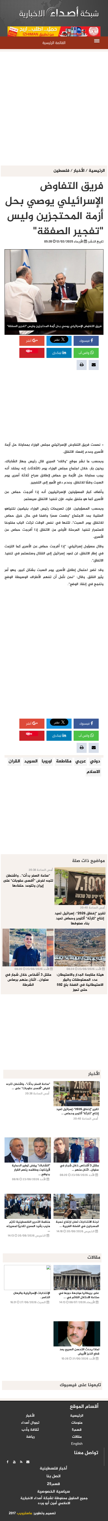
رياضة (30, 1437)
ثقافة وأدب (30, 1430)
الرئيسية (97, 171)
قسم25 (53, 1484)
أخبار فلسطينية (53, 1468)
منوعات (76, 1423)
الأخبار (79, 171)
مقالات (77, 1437)
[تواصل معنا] (28, 1462)
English (77, 1444)
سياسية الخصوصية (53, 1492)
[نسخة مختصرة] (21, 1462)
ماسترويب (24, 1513)
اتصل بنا (53, 1476)
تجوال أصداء (30, 1423)
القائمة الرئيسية (54, 42)
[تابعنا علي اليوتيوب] (14, 1462)
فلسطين (61, 171)
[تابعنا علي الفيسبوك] (8, 1462)
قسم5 (77, 1430)
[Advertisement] (54, 109)
